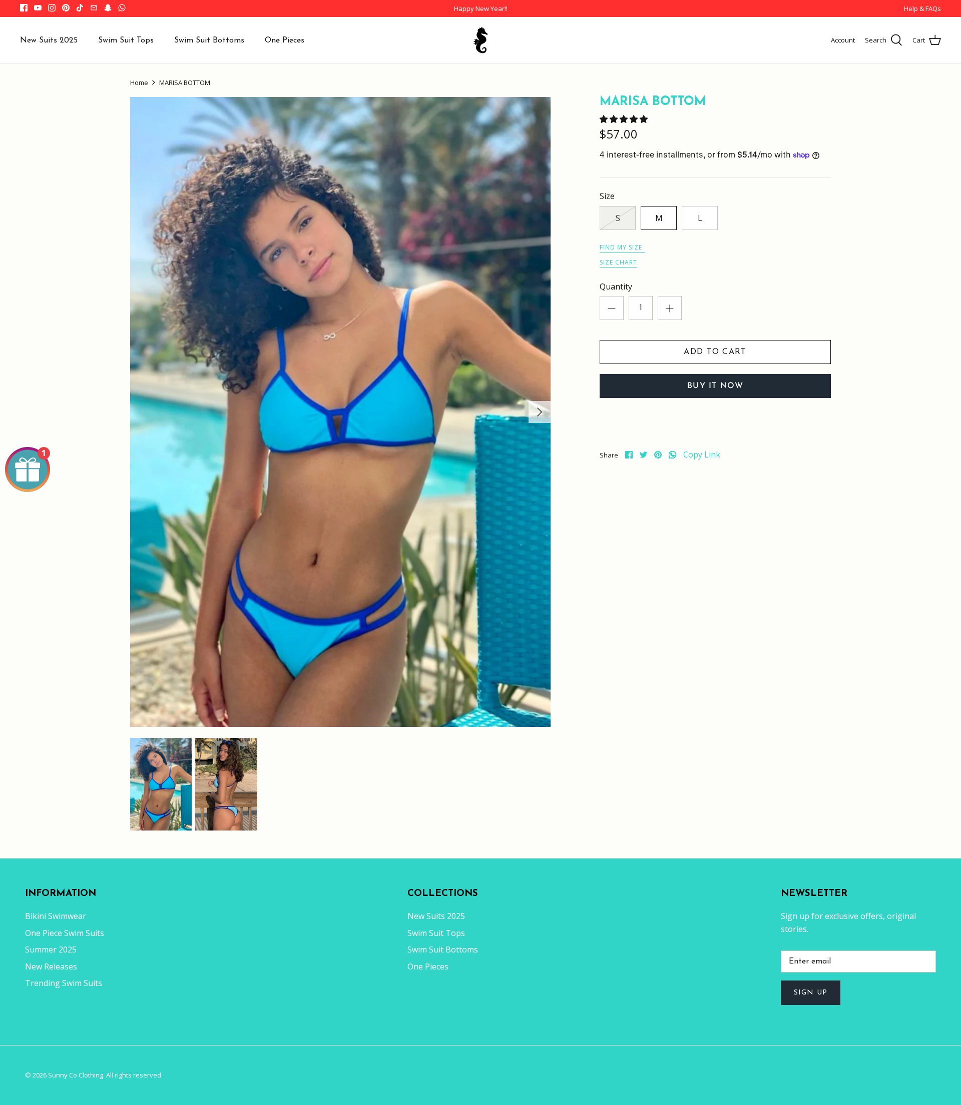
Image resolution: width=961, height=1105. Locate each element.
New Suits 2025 (49, 40)
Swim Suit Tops (126, 40)
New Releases (51, 966)
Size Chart (618, 262)
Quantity (616, 286)
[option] (340, 412)
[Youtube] (38, 8)
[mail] (94, 8)
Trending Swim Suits (63, 983)
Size (607, 196)
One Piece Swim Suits (64, 933)
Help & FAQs (922, 8)
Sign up (810, 992)
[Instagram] (52, 8)
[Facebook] (24, 8)
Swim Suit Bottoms (209, 40)
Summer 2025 (51, 949)
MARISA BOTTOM (184, 82)
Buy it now (715, 386)
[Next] (540, 412)
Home (139, 82)
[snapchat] (108, 8)
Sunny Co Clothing (75, 1075)
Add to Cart (715, 352)
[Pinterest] (66, 8)
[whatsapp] (672, 454)
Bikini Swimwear (55, 916)
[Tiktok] (80, 8)
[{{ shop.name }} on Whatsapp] (122, 8)
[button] (625, 119)
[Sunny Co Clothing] (480, 40)
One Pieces (284, 40)
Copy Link (701, 454)
